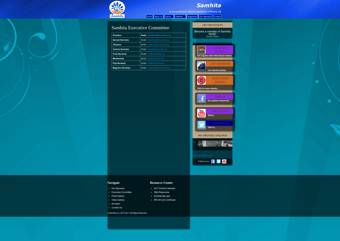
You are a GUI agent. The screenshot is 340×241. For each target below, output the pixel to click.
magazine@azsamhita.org (158, 67)
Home (149, 16)
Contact (217, 16)
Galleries (180, 16)
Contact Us (117, 232)
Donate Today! (212, 36)
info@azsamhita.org (155, 53)
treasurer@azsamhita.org (158, 44)
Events (168, 16)
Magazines (192, 16)
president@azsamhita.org (159, 35)
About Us (158, 16)
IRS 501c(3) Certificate (164, 224)
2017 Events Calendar (164, 212)
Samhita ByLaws (162, 220)
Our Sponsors (205, 16)
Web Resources (161, 216)
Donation (116, 228)
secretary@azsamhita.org (158, 40)
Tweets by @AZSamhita (203, 180)
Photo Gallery (118, 220)
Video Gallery (118, 224)
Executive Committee (122, 216)
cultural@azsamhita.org (157, 49)
